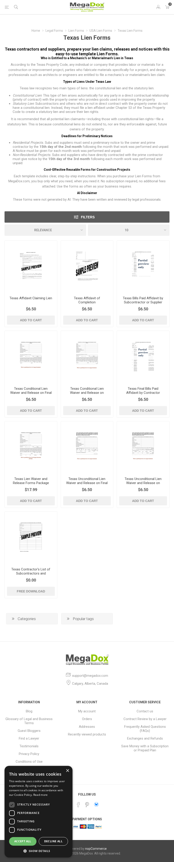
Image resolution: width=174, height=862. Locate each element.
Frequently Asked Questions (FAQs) (145, 729)
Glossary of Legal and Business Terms (29, 721)
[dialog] (38, 811)
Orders (87, 719)
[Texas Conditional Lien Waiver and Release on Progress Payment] (87, 357)
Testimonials (29, 746)
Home (35, 30)
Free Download (31, 591)
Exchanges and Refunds (145, 738)
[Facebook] (78, 804)
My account (87, 711)
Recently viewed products (87, 734)
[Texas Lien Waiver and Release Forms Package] (31, 447)
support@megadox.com (90, 676)
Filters (88, 217)
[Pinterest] (87, 804)
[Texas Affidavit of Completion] (87, 267)
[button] (38, 851)
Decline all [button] (53, 841)
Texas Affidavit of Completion (87, 300)
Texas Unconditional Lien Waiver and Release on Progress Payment (143, 483)
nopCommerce (96, 848)
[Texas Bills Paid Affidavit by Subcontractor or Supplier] (143, 267)
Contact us (145, 711)
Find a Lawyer (29, 738)
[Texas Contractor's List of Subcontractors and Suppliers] (31, 537)
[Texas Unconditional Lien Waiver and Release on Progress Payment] (143, 447)
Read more (40, 795)
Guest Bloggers (29, 731)
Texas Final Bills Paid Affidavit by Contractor (143, 391)
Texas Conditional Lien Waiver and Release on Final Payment (31, 393)
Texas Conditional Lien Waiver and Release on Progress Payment (87, 393)
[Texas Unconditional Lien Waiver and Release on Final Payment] (87, 447)
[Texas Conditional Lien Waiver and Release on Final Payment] (31, 357)
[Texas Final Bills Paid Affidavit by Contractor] (143, 357)
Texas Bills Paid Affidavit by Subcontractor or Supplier (143, 300)
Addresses (87, 727)
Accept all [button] (22, 841)
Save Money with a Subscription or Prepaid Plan (145, 748)
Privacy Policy (29, 754)
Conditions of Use (29, 762)
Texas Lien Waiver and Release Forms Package (31, 481)
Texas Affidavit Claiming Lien (31, 298)
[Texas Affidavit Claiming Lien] (31, 267)
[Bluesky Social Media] (96, 804)
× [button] (67, 770)
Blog (29, 711)
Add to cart (31, 320)
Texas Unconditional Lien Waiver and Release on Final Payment (87, 483)
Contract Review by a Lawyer (145, 719)
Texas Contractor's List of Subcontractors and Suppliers (30, 573)
